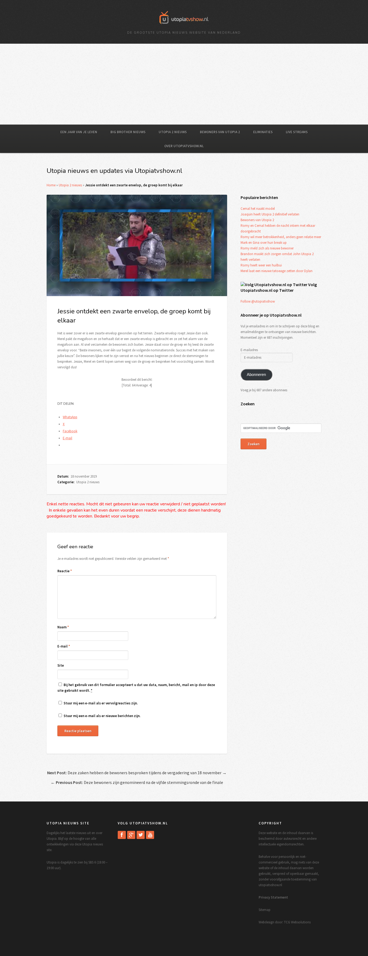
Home (51, 185)
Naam (63, 627)
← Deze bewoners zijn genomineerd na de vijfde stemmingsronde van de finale (137, 782)
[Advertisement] (184, 84)
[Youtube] (150, 835)
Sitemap (264, 909)
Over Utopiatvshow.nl (184, 146)
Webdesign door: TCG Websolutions (285, 922)
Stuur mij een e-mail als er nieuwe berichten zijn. (102, 716)
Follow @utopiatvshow (258, 301)
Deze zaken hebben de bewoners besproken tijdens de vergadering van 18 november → (137, 772)
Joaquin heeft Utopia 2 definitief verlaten (270, 214)
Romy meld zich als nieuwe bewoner (267, 248)
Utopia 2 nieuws (173, 132)
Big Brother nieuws (127, 132)
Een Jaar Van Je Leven (78, 132)
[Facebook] (122, 835)
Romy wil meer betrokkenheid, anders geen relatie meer (281, 237)
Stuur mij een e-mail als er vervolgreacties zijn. (101, 703)
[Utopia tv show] (184, 25)
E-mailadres (249, 350)
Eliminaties (263, 132)
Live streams (297, 132)
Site (60, 665)
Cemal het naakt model (258, 208)
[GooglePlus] (131, 835)
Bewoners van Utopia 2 (220, 132)
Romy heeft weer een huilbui (261, 265)
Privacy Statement (273, 897)
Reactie (64, 571)
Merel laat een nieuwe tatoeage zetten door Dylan (277, 271)
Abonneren (256, 374)
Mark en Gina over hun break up (264, 242)
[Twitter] (141, 835)
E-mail (63, 646)
